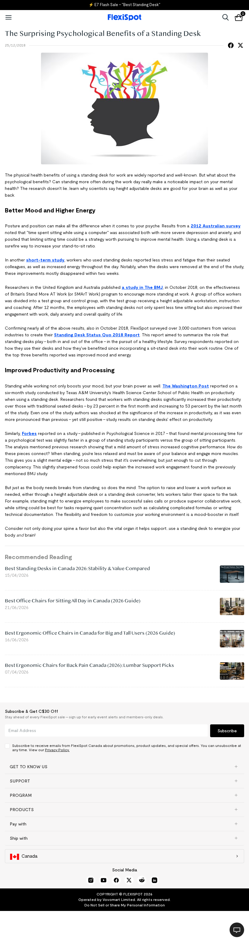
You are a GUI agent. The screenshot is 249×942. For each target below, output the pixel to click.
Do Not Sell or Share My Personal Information (124, 905)
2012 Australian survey (215, 225)
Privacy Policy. (57, 750)
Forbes (29, 433)
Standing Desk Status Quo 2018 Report (97, 334)
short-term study (45, 259)
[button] (124, 767)
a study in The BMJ (142, 287)
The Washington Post (185, 385)
